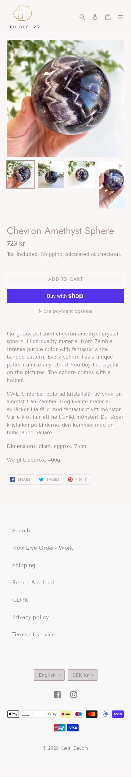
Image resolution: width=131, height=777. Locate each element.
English (47, 675)
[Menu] (120, 16)
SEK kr (81, 675)
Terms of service (33, 634)
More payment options (65, 311)
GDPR (20, 600)
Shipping (51, 254)
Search (21, 530)
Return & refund (33, 582)
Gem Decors (74, 748)
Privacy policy (30, 617)
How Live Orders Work (42, 548)
